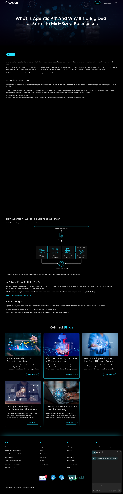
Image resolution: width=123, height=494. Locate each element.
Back (11, 54)
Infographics (44, 464)
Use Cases (43, 457)
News (41, 450)
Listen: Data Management (12, 447)
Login (97, 3)
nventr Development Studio (13, 454)
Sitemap (69, 467)
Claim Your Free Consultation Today (18, 295)
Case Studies (44, 454)
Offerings (69, 447)
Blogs (41, 447)
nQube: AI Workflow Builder (13, 450)
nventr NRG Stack (10, 467)
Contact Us (108, 3)
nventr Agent (9, 457)
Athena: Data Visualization (13, 460)
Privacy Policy (71, 460)
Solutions (69, 450)
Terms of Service (72, 464)
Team (68, 454)
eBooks (42, 460)
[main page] (11, 3)
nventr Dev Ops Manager (12, 464)
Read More (31, 374)
